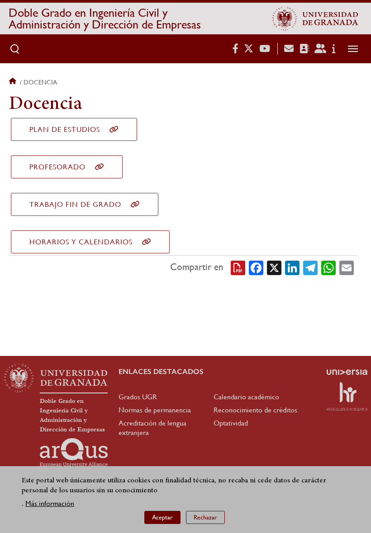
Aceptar (162, 517)
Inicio (13, 82)
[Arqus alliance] (74, 452)
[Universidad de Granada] (315, 18)
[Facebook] (256, 267)
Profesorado (57, 167)
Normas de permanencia (155, 410)
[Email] (346, 267)
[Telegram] (310, 267)
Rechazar (205, 517)
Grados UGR (138, 397)
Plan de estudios (64, 129)
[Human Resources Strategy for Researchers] (347, 396)
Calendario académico (246, 397)
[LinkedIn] (292, 267)
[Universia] (347, 372)
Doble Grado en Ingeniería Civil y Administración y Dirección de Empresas (105, 18)
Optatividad (231, 423)
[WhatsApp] (328, 267)
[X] (274, 267)
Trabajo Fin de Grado (75, 204)
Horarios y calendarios (81, 242)
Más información (49, 503)
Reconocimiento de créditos (255, 410)
